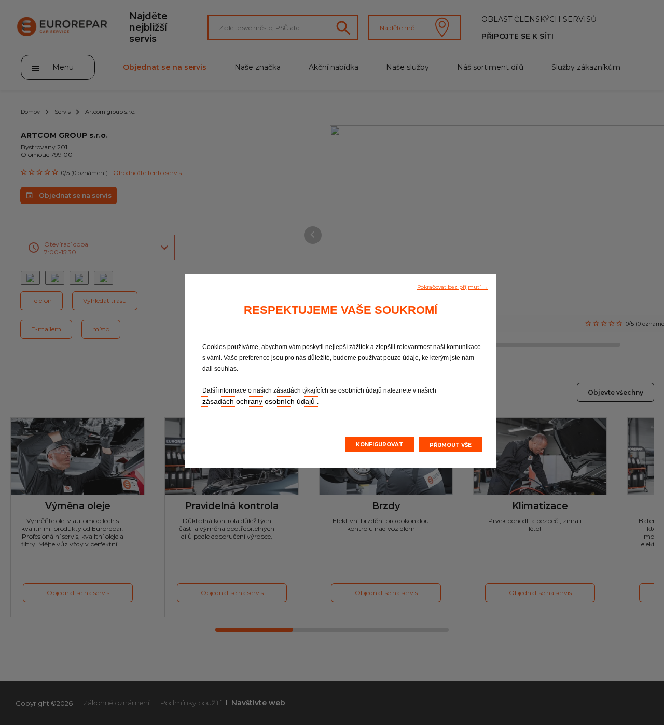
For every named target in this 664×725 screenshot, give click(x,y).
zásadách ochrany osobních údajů (259, 401)
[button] (452, 286)
